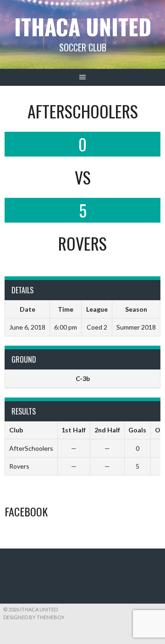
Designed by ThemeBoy (34, 617)
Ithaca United (82, 26)
